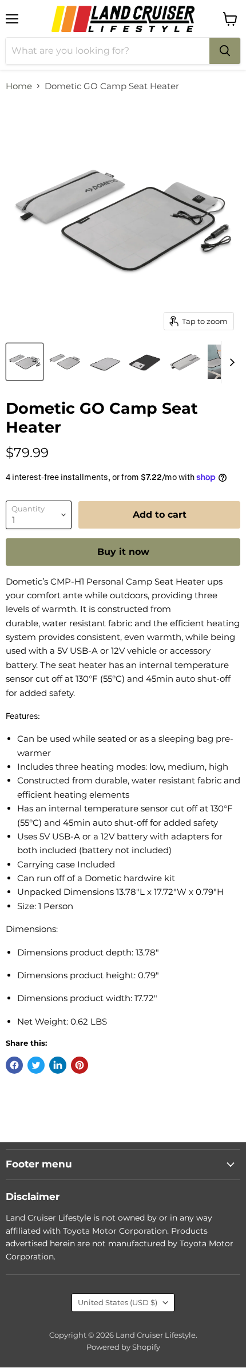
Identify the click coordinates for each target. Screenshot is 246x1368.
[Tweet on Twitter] (36, 1065)
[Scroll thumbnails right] (230, 362)
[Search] (224, 51)
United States (117, 1302)
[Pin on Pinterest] (79, 1065)
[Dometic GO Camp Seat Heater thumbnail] (24, 361)
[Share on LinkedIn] (57, 1065)
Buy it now (123, 551)
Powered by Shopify (123, 1346)
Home (19, 86)
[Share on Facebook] (14, 1065)
